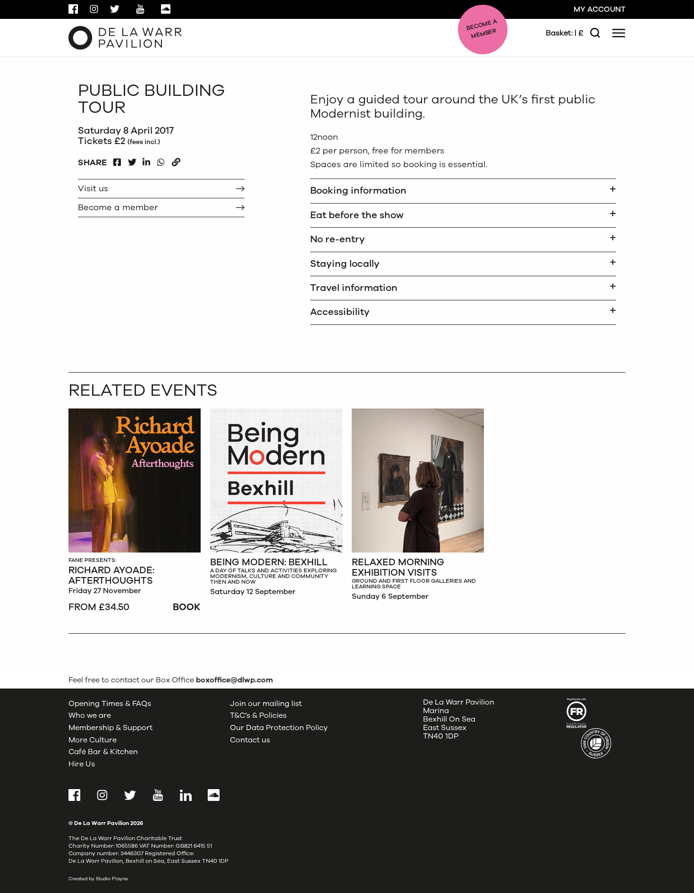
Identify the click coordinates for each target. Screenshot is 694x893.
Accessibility (340, 312)
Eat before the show (357, 215)
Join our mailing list (266, 703)
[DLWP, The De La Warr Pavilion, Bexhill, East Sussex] (125, 37)
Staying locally (345, 263)
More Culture (92, 740)
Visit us (93, 188)
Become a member (118, 207)
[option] (134, 511)
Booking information (358, 190)
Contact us (250, 740)
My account (600, 9)
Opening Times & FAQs (109, 703)
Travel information (354, 287)
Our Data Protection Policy (279, 728)
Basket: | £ (564, 33)
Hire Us (81, 764)
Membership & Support (110, 728)
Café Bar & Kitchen (103, 752)
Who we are (89, 715)
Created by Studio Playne (98, 879)
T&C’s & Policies (258, 715)
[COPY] (176, 160)
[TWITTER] (132, 160)
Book (187, 607)
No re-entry (337, 239)
